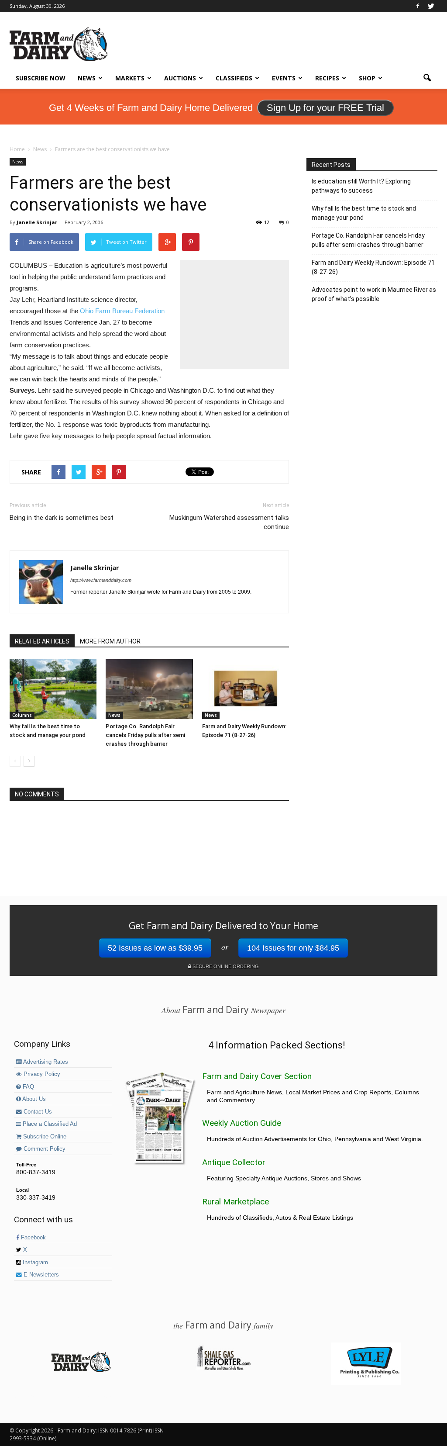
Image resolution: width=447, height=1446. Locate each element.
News (87, 78)
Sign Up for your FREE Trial (325, 107)
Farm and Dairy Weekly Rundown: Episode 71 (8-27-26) (373, 267)
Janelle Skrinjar (37, 222)
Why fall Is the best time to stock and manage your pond (364, 213)
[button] (426, 78)
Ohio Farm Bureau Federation (122, 311)
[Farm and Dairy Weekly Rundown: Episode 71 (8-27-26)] (245, 689)
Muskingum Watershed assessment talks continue (229, 522)
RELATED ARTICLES (42, 641)
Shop (367, 78)
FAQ (27, 1087)
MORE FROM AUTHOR (110, 641)
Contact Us (37, 1112)
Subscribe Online (43, 1137)
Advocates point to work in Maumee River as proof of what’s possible (374, 294)
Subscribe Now (40, 78)
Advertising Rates (45, 1062)
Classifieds (234, 78)
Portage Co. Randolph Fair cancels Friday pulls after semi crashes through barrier (145, 735)
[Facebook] (417, 6)
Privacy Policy (41, 1074)
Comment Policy (43, 1149)
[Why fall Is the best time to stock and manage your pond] (53, 689)
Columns (22, 715)
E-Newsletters (40, 1275)
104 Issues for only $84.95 (293, 948)
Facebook (32, 1238)
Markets (129, 78)
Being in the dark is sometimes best (61, 518)
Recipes (327, 78)
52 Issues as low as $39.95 (155, 948)
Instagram (34, 1262)
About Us (33, 1099)
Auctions (180, 78)
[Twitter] (430, 6)
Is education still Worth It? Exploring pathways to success (361, 186)
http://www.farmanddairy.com (100, 580)
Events (284, 78)
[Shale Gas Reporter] (223, 1368)
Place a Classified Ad (49, 1124)
